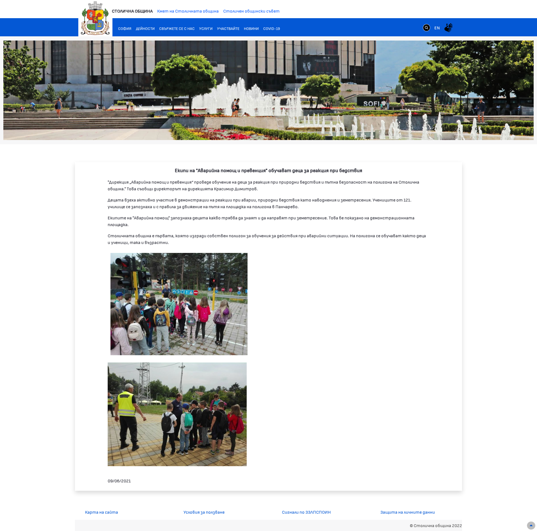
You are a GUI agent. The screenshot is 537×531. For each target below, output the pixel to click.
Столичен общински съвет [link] (251, 10)
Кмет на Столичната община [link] (188, 10)
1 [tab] (470, 128)
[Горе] (531, 525)
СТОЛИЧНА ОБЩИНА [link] (132, 10)
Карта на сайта (101, 512)
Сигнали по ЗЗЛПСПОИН (306, 512)
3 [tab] (482, 128)
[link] (426, 27)
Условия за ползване (204, 512)
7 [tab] (504, 128)
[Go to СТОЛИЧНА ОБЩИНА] (95, 18)
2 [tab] (476, 128)
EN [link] (437, 27)
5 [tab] (493, 128)
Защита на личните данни (407, 512)
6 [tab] (498, 128)
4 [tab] (487, 128)
